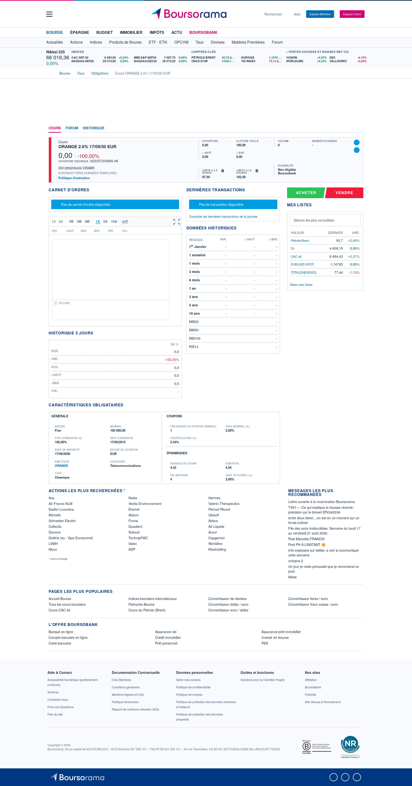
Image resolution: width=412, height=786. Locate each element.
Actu (176, 32)
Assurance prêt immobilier (281, 631)
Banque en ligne (61, 631)
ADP (132, 549)
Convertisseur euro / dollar (228, 610)
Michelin (55, 515)
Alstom (134, 515)
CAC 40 (296, 256)
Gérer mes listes (301, 284)
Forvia (133, 520)
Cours (55, 128)
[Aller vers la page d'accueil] (204, 14)
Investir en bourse (275, 637)
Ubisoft (213, 515)
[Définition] (222, 170)
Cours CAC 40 (59, 610)
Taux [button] (200, 42)
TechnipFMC (138, 537)
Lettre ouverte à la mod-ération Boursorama (321, 501)
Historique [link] (93, 128)
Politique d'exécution (74, 178)
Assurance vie (165, 631)
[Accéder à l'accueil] (50, 72)
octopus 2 (295, 560)
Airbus (213, 520)
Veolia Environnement (145, 503)
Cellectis (55, 526)
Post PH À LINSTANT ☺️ (306, 544)
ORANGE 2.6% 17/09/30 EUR (87, 146)
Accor (212, 532)
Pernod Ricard (219, 509)
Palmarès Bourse (141, 604)
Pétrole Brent (300, 240)
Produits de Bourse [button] (125, 42)
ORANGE (61, 465)
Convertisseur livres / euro (308, 598)
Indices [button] (96, 42)
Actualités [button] (54, 42)
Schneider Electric (62, 520)
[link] (53, 692)
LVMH (53, 543)
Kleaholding (217, 549)
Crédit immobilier (168, 637)
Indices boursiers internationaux (153, 598)
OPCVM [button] (181, 42)
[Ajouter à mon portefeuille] (356, 142)
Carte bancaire (60, 643)
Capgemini (216, 537)
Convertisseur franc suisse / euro (313, 604)
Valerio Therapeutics (223, 503)
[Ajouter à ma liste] (356, 150)
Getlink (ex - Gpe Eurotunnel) (71, 537)
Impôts (157, 32)
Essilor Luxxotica (61, 509)
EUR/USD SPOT (302, 264)
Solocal (134, 532)
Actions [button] (76, 42)
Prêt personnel (166, 643)
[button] (49, 14)
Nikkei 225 (55, 52)
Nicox (53, 549)
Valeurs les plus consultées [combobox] (314, 220)
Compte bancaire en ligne (68, 637)
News (292, 576)
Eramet (134, 509)
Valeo (133, 543)
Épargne (79, 32)
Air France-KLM (60, 503)
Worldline (215, 543)
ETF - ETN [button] (158, 42)
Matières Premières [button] (248, 42)
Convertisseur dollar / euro (228, 604)
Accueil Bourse (60, 598)
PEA (265, 643)
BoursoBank (203, 32)
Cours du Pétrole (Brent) (147, 610)
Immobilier (131, 32)
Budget (104, 32)
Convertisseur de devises (227, 598)
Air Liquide (216, 526)
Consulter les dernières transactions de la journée (223, 216)
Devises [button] (218, 42)
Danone (55, 532)
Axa (51, 497)
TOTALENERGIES (303, 272)
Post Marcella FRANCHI (306, 538)
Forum (277, 42)
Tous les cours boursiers (67, 604)
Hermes (214, 497)
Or (292, 248)
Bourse (54, 32)
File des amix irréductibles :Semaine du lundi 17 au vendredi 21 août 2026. (324, 530)
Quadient (135, 526)
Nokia (133, 497)
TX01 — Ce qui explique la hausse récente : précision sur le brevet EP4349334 (321, 509)
